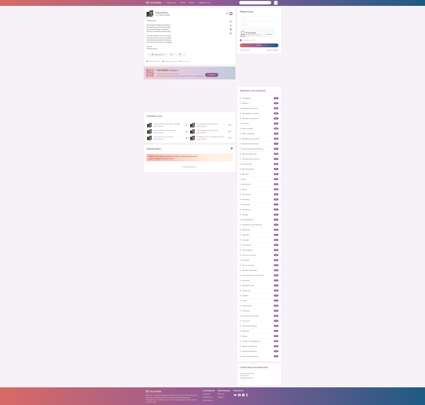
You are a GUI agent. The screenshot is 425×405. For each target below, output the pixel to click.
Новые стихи (171, 2)
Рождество (259, 290)
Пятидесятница (259, 285)
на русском (206, 394)
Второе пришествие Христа (259, 149)
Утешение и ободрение (259, 341)
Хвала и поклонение (259, 346)
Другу (259, 179)
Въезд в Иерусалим (259, 154)
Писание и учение (259, 255)
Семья (259, 300)
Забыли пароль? (272, 50)
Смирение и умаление (259, 316)
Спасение (259, 321)
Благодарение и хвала (259, 113)
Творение (259, 331)
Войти (259, 45)
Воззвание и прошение (259, 139)
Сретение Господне (259, 326)
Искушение (259, 194)
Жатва (259, 189)
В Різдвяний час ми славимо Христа (210, 137)
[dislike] (180, 54)
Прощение (259, 280)
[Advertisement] (189, 96)
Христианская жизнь (259, 356)
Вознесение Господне (259, 144)
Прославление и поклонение (259, 275)
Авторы (182, 2)
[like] (171, 54)
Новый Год (259, 230)
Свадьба (259, 295)
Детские (259, 174)
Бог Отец (259, 123)
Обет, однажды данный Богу (207, 130)
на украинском (207, 397)
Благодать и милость (259, 118)
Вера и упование (259, 133)
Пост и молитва (259, 265)
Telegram (220, 397)
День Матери (259, 164)
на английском (207, 400)
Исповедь (259, 199)
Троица (259, 336)
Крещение (259, 204)
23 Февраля (259, 98)
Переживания (259, 250)
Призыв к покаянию (259, 270)
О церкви (259, 240)
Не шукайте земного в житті (207, 124)
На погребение (259, 219)
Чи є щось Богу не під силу (163, 137)
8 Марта (259, 103)
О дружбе (259, 235)
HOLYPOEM (162, 70)
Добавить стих (204, 2)
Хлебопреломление (259, 351)
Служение (259, 311)
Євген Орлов (165, 15)
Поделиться (158, 54)
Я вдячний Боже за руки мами (165, 130)
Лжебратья (259, 209)
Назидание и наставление (259, 225)
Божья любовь (259, 128)
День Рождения (259, 169)
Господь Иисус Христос (259, 159)
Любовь (259, 214)
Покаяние (259, 260)
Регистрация (245, 50)
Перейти (211, 75)
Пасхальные (259, 245)
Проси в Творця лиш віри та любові (167, 124)
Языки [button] (191, 2)
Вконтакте (221, 394)
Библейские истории (259, 108)
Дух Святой (259, 184)
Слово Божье (259, 306)
